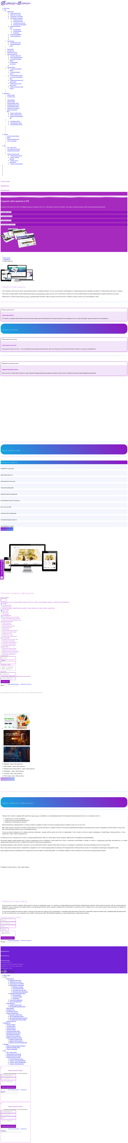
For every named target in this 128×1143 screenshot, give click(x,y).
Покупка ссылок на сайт (13, 154)
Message (3, 941)
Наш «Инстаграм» (5, 960)
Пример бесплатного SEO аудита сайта (16, 81)
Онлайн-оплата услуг (15, 42)
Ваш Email (4, 671)
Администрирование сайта (15, 27)
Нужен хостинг (5, 612)
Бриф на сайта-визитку (16, 114)
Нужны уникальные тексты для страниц (10, 617)
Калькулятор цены (6, 216)
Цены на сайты (11, 95)
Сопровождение (17, 31)
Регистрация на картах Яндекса (9, 644)
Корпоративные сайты (13, 103)
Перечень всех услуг (15, 13)
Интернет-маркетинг (15, 55)
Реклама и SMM (5, 646)
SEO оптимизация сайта (16, 57)
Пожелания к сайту (6, 665)
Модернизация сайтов (13, 106)
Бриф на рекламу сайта (13, 139)
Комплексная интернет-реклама (9, 648)
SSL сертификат (5, 614)
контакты (27, 296)
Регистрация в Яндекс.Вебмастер (9, 642)
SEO (5, 145)
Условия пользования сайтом (15, 69)
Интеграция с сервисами (16, 18)
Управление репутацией (13, 150)
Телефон (3, 660)
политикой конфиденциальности (13, 684)
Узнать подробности (7, 529)
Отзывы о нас (10, 51)
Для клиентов (10, 41)
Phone (2, 1092)
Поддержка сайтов (15, 121)
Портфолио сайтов (12, 52)
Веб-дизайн (4, 603)
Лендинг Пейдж (11, 101)
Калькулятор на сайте (7, 633)
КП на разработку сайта (16, 75)
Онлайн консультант (6, 623)
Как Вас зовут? (5, 655)
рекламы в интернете (51, 880)
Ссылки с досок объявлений (13, 161)
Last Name (3, 1131)
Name (2, 685)
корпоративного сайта (42, 294)
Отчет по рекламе (12, 141)
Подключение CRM (18, 21)
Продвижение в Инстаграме (13, 63)
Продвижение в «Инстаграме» (8, 654)
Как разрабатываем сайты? (14, 45)
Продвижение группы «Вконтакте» (9, 652)
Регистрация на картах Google (8, 645)
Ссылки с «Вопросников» (16, 163)
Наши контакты (11, 67)
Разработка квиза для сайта (8, 626)
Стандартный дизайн (7, 605)
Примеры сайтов (6, 212)
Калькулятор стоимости (13, 108)
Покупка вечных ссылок (16, 155)
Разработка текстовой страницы (9, 632)
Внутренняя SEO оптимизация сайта (10, 639)
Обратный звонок (5, 190)
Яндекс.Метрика (5, 629)
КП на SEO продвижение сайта (16, 77)
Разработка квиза (17, 19)
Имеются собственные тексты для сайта (11, 618)
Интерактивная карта (6, 624)
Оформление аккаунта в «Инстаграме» (10, 651)
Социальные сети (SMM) (16, 16)
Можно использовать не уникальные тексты (11, 620)
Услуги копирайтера (15, 36)
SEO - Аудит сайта (11, 147)
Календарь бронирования (19, 24)
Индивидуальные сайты (13, 105)
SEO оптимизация (5, 638)
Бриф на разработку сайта (12, 110)
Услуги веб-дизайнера (15, 34)
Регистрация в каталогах (13, 149)
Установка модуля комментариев (9, 636)
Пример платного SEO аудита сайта (15, 84)
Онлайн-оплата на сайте (7, 635)
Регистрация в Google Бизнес (8, 641)
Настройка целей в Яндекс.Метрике (10, 630)
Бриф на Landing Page (15, 113)
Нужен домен (5, 611)
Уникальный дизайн (6, 606)
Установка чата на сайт (19, 23)
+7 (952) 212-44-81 (5, 181)
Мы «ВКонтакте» (5, 955)
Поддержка (16, 32)
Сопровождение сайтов (16, 124)
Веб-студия (6, 8)
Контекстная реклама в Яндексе (13, 136)
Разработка (7, 93)
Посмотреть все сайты (8, 779)
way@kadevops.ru (5, 185)
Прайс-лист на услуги (15, 14)
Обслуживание (17, 29)
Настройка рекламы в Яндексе (15, 59)
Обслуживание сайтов (16, 123)
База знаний (10, 49)
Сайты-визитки (11, 100)
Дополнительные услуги (7, 621)
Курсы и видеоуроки (12, 54)
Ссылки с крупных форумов (14, 158)
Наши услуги (10, 11)
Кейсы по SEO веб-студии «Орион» (16, 87)
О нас (5, 10)
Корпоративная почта (7, 627)
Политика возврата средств (14, 72)
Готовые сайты (11, 96)
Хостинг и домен (5, 609)
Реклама (6, 134)
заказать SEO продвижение (52, 911)
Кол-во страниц (5, 597)
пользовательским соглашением (25, 684)
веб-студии (35, 816)
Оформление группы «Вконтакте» (9, 649)
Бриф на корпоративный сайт (16, 117)
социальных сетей (102, 840)
